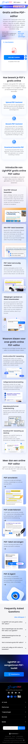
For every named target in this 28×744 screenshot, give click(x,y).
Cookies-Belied (19, 736)
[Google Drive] (26, 56)
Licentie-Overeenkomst (9, 738)
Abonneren (22, 728)
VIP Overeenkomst (20, 738)
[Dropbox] (26, 59)
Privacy (13, 736)
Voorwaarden (8, 736)
